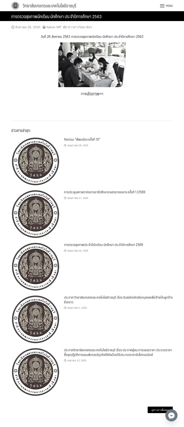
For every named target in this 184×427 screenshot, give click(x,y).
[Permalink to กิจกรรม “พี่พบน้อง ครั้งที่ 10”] (36, 161)
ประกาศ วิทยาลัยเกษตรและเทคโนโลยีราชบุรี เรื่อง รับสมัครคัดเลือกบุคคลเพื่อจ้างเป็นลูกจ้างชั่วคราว (118, 299)
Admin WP (53, 27)
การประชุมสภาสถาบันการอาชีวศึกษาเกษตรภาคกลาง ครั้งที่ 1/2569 (104, 192)
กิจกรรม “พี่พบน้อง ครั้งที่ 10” (82, 139)
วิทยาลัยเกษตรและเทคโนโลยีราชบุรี (49, 5)
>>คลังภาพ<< (92, 93)
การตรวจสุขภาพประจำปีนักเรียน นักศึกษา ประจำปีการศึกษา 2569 (103, 245)
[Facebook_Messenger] (171, 415)
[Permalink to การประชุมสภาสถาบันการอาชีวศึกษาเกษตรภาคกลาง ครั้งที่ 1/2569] (36, 214)
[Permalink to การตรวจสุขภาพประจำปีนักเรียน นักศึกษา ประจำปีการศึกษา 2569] (36, 267)
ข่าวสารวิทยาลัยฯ (80, 27)
